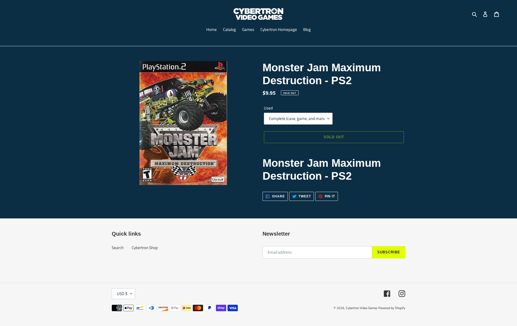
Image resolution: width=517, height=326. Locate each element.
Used (268, 108)
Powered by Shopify (391, 307)
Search (118, 247)
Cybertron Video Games (362, 307)
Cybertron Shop (145, 247)
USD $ (122, 293)
